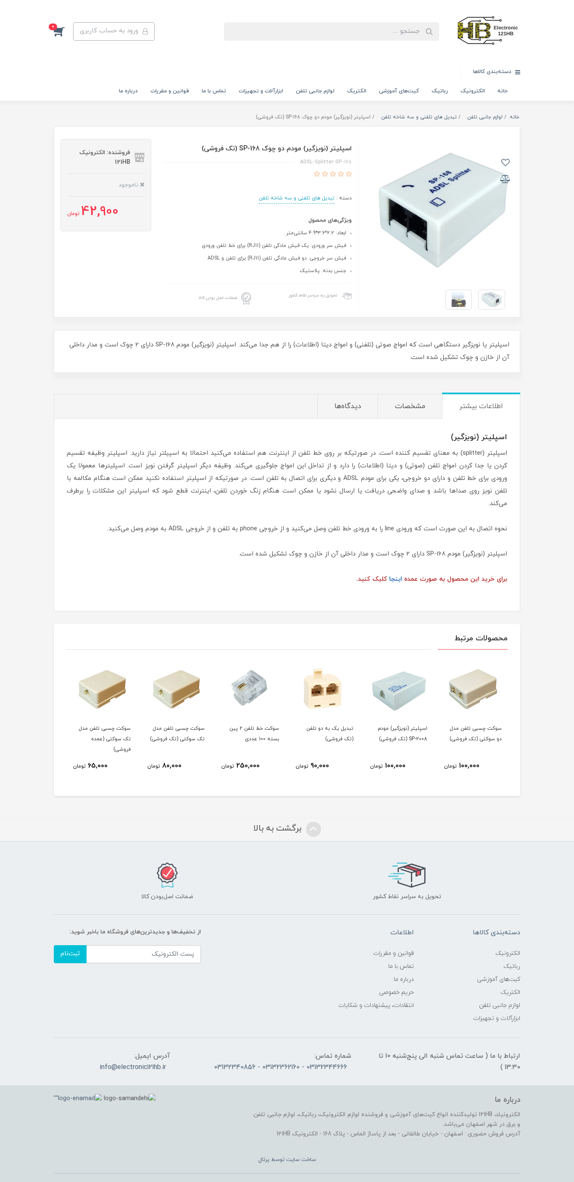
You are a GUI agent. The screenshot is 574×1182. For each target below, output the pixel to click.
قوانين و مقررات (169, 91)
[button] (63, 31)
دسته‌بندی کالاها (493, 72)
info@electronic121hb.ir (133, 1067)
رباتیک (440, 91)
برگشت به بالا (278, 828)
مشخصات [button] (410, 406)
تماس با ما (214, 91)
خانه (503, 91)
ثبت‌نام (70, 953)
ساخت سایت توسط (292, 1160)
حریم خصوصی (396, 992)
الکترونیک (473, 91)
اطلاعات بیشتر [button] (481, 406)
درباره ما (128, 91)
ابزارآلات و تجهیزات (261, 91)
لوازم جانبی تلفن (315, 91)
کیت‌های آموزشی (399, 91)
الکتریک (356, 91)
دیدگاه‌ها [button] (347, 406)
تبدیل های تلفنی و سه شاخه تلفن (296, 198)
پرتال (263, 1160)
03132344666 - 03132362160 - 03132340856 (280, 1067)
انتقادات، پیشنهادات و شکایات (376, 1005)
